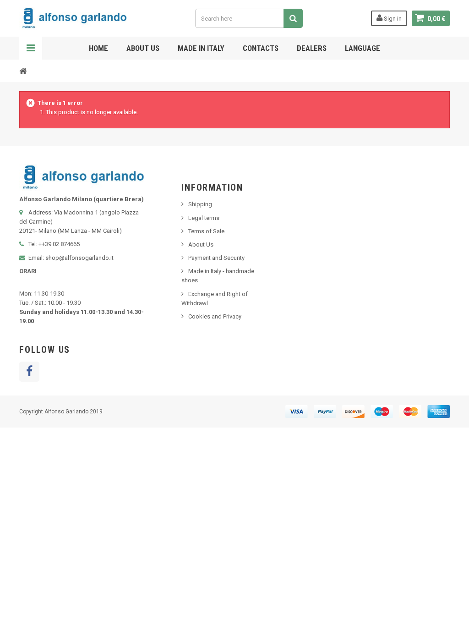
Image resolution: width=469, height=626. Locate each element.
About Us (200, 244)
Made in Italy (201, 48)
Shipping (200, 204)
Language (362, 48)
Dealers (312, 48)
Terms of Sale (206, 231)
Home (98, 48)
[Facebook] (29, 372)
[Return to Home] (23, 70)
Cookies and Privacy (214, 316)
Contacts (260, 48)
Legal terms (203, 217)
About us (142, 48)
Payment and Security (216, 257)
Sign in (392, 18)
